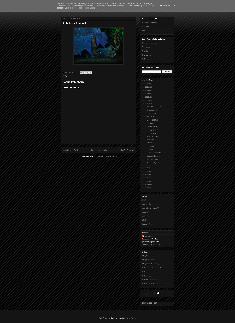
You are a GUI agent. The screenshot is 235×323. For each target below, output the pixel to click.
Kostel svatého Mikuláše (156, 153)
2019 (147, 168)
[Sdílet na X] (86, 72)
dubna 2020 (152, 133)
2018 (147, 171)
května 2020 (152, 130)
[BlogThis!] (83, 72)
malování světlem (149, 208)
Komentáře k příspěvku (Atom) (106, 156)
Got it (175, 6)
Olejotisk (145, 51)
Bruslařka (150, 139)
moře (144, 212)
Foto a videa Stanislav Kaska (153, 268)
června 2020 (152, 126)
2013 (147, 188)
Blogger (133, 318)
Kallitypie (145, 59)
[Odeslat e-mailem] (81, 72)
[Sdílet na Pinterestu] (90, 72)
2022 (147, 97)
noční (70, 76)
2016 (147, 178)
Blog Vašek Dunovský (150, 264)
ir (142, 200)
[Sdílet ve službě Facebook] (88, 72)
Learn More (165, 6)
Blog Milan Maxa (148, 256)
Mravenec (150, 146)
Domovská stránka (99, 150)
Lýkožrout (150, 143)
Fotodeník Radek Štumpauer (153, 284)
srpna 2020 (151, 120)
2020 (147, 104)
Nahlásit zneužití (149, 303)
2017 (147, 174)
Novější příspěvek (70, 150)
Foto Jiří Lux (147, 276)
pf (143, 220)
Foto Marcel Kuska (149, 280)
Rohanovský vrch (153, 156)
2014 (147, 184)
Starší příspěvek (127, 150)
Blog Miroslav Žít (148, 260)
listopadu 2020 (153, 110)
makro (144, 204)
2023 (147, 94)
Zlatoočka (150, 149)
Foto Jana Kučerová (150, 272)
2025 (147, 87)
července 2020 (153, 123)
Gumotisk (146, 47)
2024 (147, 90)
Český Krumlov (152, 136)
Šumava (145, 224)
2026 (147, 84)
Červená (145, 27)
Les (143, 31)
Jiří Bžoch (149, 236)
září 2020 (151, 116)
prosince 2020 (153, 107)
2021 (147, 100)
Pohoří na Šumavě (154, 159)
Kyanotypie (146, 55)
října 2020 (151, 113)
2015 (147, 181)
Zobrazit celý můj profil (151, 244)
